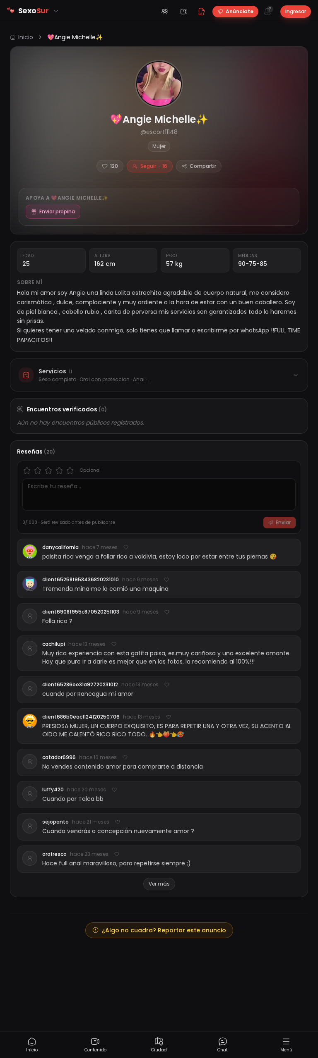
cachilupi (53, 644)
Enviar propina (57, 211)
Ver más (159, 883)
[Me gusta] (126, 547)
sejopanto (55, 822)
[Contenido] (184, 11)
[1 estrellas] (26, 470)
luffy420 (53, 789)
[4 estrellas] (59, 470)
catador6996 (59, 757)
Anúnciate (239, 11)
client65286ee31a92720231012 (80, 684)
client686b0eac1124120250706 (81, 717)
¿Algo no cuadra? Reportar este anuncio (164, 930)
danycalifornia (60, 547)
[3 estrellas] (48, 470)
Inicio (25, 37)
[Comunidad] (164, 11)
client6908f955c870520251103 (80, 612)
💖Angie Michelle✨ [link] (75, 37)
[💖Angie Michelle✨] (159, 84)
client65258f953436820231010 (80, 579)
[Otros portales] (56, 11)
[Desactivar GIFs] (201, 11)
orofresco (54, 854)
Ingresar (295, 11)
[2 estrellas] (37, 470)
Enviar (283, 522)
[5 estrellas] (70, 470)
